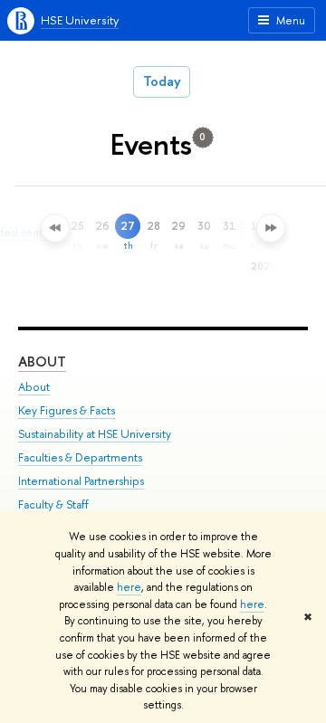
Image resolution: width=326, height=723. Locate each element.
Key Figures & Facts (66, 410)
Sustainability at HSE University (94, 434)
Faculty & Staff (53, 504)
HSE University (80, 20)
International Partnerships (81, 481)
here (129, 587)
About (42, 361)
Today (162, 80)
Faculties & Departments (80, 457)
